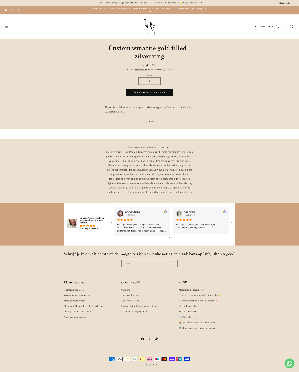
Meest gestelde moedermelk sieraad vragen (84, 306)
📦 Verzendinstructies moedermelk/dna (198, 322)
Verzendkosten (141, 69)
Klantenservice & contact (76, 290)
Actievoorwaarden (130, 300)
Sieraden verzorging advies (134, 311)
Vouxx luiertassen (187, 311)
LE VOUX (153, 365)
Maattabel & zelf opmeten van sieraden (140, 306)
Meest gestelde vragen (74, 300)
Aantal (149, 75)
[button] (6, 26)
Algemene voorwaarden (75, 317)
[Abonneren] (174, 263)
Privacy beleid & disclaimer (77, 311)
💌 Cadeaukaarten (187, 317)
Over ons (125, 290)
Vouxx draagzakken (188, 306)
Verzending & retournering (77, 295)
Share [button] (151, 121)
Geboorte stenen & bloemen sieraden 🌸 (198, 300)
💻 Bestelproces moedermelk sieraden (197, 328)
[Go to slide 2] (171, 237)
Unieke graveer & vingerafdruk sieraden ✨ (200, 295)
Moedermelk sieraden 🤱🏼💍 (192, 290)
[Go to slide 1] (169, 237)
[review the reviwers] (165, 212)
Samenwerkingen (129, 295)
